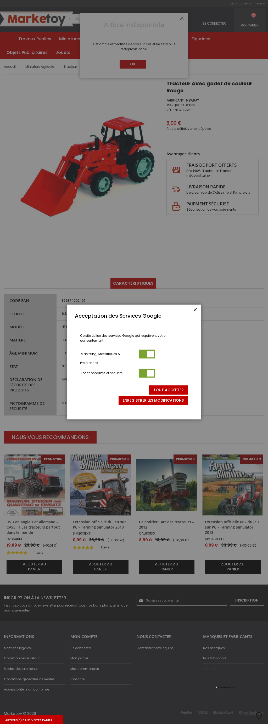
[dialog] (134, 362)
